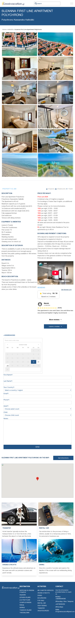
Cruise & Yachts (44, 593)
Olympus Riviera (25, 602)
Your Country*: (9, 387)
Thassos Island (26, 610)
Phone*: (7, 400)
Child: (6, 412)
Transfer (41, 608)
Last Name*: (8, 381)
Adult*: (6, 406)
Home (4, 29)
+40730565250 (60, 604)
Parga (22, 605)
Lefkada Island (25, 597)
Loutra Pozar (25, 600)
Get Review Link (66, 289)
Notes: (6, 418)
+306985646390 (60, 598)
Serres (22, 607)
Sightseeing (42, 605)
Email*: (6, 393)
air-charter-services (46, 590)
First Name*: (8, 375)
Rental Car (42, 603)
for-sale (41, 600)
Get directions (63, 458)
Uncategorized (43, 610)
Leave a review (54, 326)
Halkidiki (10, 29)
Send (37, 447)
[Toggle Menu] (71, 3)
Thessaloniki (24, 612)
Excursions (42, 598)
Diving (40, 595)
